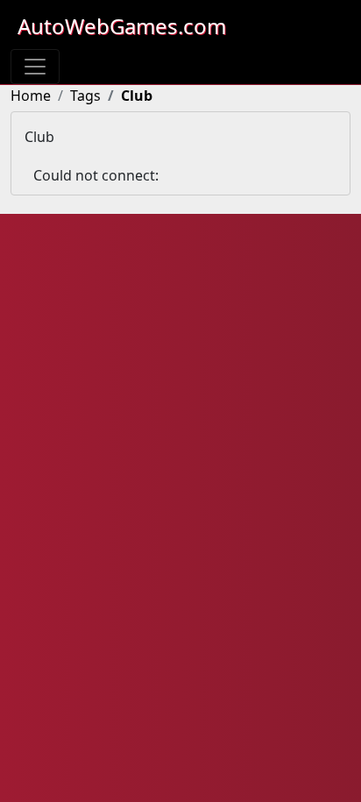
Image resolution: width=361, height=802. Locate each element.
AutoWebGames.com (122, 25)
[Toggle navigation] (35, 66)
